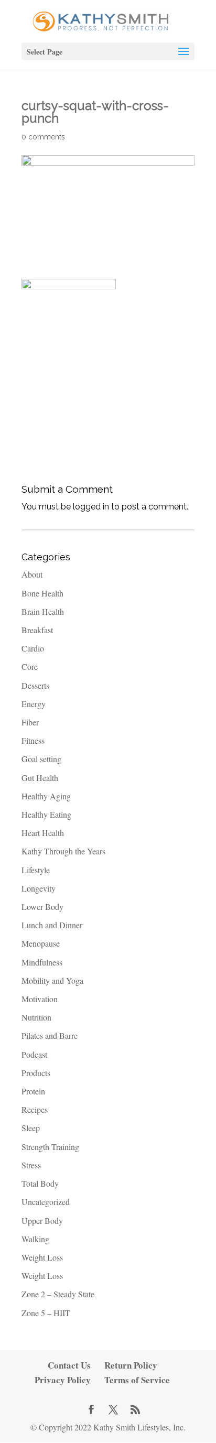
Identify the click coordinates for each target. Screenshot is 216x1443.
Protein (33, 1091)
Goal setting (41, 758)
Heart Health (42, 832)
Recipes (34, 1109)
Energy (33, 703)
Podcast (34, 1054)
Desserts (35, 685)
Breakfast (37, 629)
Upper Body (42, 1220)
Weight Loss (42, 1257)
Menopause (40, 943)
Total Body (40, 1183)
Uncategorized (45, 1201)
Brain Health (42, 611)
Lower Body (42, 906)
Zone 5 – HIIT (45, 1312)
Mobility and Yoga (52, 980)
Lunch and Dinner (51, 924)
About (31, 574)
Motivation (39, 998)
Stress (31, 1164)
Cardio (32, 648)
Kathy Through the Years (63, 850)
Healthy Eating (46, 814)
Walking (35, 1238)
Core (29, 666)
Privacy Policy (63, 1379)
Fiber (30, 722)
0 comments (43, 137)
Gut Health (39, 777)
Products (35, 1072)
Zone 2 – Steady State (57, 1293)
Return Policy (130, 1365)
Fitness (33, 740)
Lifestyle (35, 869)
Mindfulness (41, 962)
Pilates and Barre (49, 1035)
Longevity (38, 888)
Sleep (30, 1127)
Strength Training (50, 1146)
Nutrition (36, 1017)
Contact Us (69, 1365)
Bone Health (42, 593)
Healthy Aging (46, 795)
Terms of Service (137, 1379)
